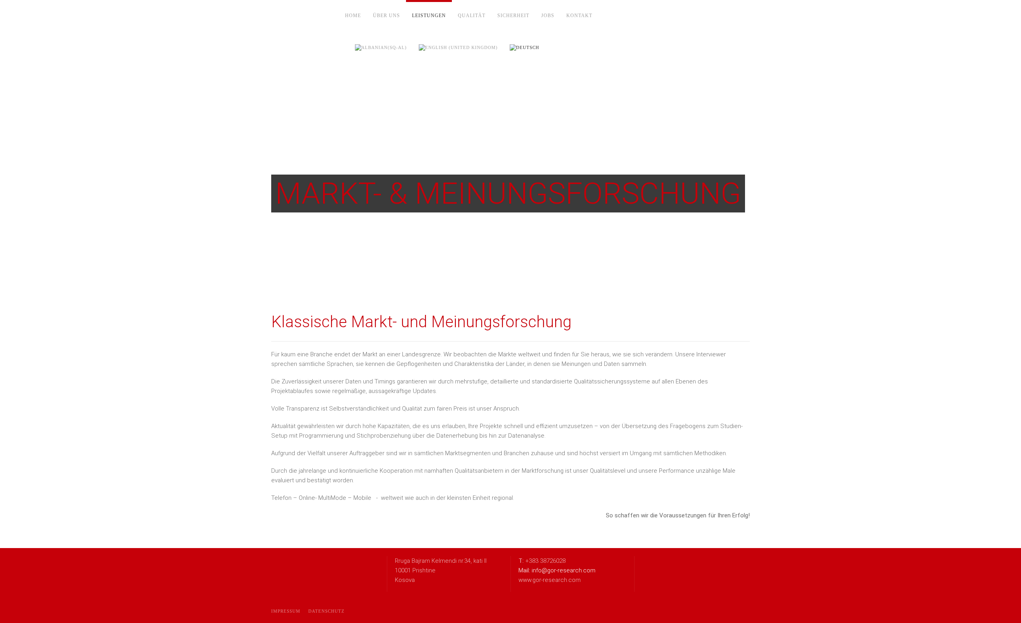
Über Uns (386, 15)
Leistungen (429, 15)
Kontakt (579, 15)
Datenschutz (326, 611)
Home (353, 15)
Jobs (547, 15)
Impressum (285, 611)
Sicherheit (513, 15)
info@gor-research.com (563, 570)
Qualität (471, 15)
